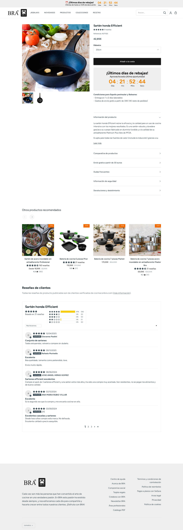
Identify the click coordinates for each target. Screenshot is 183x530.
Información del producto (104, 117)
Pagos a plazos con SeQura (149, 491)
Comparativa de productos (105, 153)
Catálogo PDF (119, 510)
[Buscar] (164, 13)
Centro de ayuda (118, 479)
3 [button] (91, 426)
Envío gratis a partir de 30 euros (107, 162)
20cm (98, 50)
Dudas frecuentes (101, 172)
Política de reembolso (151, 487)
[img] (39, 333)
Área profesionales (117, 505)
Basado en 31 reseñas (34, 314)
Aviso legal (156, 495)
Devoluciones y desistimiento (106, 190)
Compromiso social (116, 488)
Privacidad (156, 500)
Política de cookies (152, 504)
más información (122, 293)
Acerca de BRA (118, 483)
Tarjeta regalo (119, 492)
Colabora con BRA (117, 497)
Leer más (97, 143)
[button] (98, 30)
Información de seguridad (104, 181)
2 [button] (88, 426)
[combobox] (148, 13)
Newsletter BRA (118, 501)
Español (27, 525)
